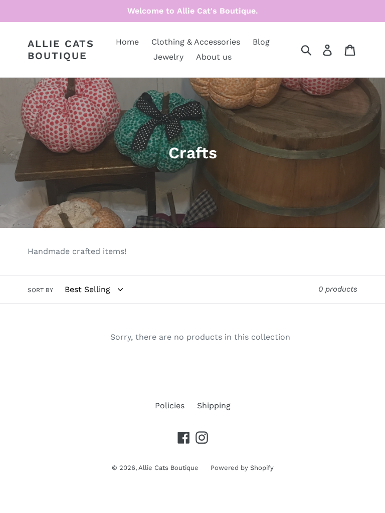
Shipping (214, 405)
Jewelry (168, 57)
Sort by (40, 290)
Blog (261, 42)
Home (127, 42)
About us (214, 57)
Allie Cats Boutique (61, 50)
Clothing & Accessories (195, 42)
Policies (169, 405)
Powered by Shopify (242, 467)
